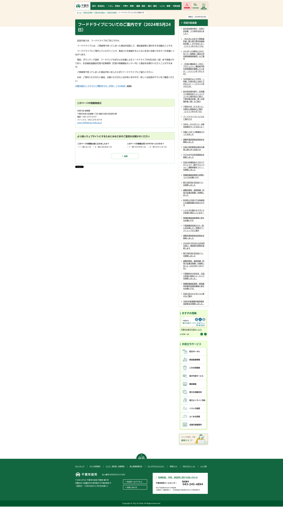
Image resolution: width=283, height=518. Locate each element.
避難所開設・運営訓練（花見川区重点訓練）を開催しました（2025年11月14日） (193, 264)
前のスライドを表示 (201, 334)
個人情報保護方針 (136, 466)
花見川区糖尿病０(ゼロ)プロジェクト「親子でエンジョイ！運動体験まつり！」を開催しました (193, 166)
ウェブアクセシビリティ (156, 466)
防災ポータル (194, 351)
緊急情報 (187, 8)
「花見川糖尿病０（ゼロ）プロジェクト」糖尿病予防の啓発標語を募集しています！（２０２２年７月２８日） (193, 69)
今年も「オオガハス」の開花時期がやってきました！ (193, 125)
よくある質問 (194, 416)
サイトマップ (79, 466)
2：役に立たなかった (103, 147)
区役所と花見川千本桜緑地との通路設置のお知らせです (193, 202)
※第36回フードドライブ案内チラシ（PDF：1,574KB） (103, 86)
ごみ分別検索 (194, 368)
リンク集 (203, 466)
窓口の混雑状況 (195, 392)
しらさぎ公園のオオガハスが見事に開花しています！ (193, 211)
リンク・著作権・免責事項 (115, 466)
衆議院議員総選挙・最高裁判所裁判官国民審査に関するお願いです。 (193, 286)
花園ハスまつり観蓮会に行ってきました (193, 133)
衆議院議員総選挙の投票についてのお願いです (193, 176)
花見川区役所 (88, 12)
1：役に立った (85, 147)
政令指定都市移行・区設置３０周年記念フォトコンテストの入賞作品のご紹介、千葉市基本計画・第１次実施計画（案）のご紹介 (193, 96)
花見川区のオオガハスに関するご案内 (193, 295)
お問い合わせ (132, 487)
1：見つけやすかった (137, 147)
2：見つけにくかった (158, 147)
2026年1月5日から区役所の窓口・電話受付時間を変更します (194, 245)
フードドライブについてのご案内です (193, 118)
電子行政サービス (196, 376)
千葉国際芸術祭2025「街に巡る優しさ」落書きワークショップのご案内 (193, 228)
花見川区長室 (111, 12)
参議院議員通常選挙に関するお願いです (193, 219)
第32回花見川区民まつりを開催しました (193, 184)
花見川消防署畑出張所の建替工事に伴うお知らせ (193, 148)
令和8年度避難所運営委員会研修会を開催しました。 (193, 303)
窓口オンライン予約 (197, 400)
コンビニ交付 (186, 330)
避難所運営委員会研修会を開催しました (193, 141)
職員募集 (192, 384)
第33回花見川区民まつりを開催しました (193, 255)
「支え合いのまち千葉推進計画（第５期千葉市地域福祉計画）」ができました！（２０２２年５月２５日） (193, 42)
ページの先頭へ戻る (141, 457)
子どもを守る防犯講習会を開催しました (193, 156)
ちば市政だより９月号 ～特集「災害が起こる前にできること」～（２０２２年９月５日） (193, 82)
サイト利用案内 (95, 466)
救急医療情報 (194, 360)
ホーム (79, 12)
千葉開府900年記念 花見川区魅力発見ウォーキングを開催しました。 (194, 276)
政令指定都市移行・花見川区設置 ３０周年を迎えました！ (193, 31)
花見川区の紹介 (99, 12)
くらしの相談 (194, 408)
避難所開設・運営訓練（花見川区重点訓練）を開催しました (193, 192)
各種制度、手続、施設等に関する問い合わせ (178, 477)
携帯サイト (173, 466)
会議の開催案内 (195, 425)
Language (195, 8)
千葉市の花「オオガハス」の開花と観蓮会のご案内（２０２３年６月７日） (193, 109)
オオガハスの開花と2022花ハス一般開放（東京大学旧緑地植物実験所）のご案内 (193, 55)
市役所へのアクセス (134, 482)
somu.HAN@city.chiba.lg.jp (89, 123)
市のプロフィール (189, 466)
